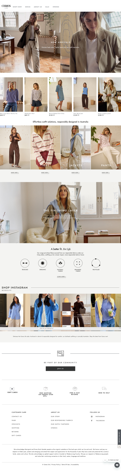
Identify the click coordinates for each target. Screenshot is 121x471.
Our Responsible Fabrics (62, 420)
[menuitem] (19, 7)
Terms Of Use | (66, 464)
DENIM (27, 7)
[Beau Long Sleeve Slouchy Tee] (11, 94)
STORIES (56, 7)
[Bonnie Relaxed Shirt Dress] (60, 94)
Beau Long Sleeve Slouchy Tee (8, 113)
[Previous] (1, 98)
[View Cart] (120, 328)
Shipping (15, 428)
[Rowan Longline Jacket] (109, 94)
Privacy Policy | (56, 464)
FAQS (14, 420)
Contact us (17, 416)
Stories (54, 428)
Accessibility (75, 464)
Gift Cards (16, 435)
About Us (55, 412)
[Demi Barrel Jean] (85, 94)
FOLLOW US (95, 412)
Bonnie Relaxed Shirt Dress (56, 113)
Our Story (55, 416)
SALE (47, 7)
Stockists (16, 424)
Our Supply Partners (60, 424)
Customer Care (19, 412)
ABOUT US (38, 7)
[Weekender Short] (36, 94)
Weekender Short (29, 113)
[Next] (119, 98)
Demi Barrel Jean (78, 113)
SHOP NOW (17, 7)
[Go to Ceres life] (6, 8)
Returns (15, 432)
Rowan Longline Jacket (104, 113)
